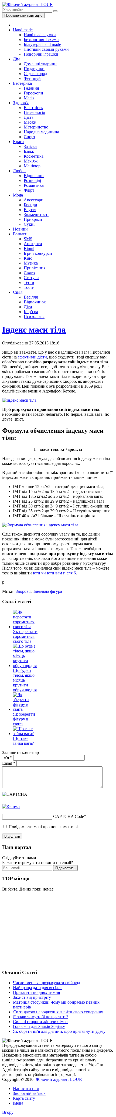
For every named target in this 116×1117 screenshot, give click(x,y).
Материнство (36, 127)
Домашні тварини (40, 64)
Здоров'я (21, 102)
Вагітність (33, 107)
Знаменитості (36, 214)
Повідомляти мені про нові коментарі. (44, 826)
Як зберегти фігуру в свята (24, 719)
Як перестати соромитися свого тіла (25, 636)
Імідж (29, 151)
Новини (20, 229)
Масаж (30, 122)
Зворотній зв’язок (29, 1093)
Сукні (29, 224)
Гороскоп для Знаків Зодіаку (39, 1026)
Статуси (31, 277)
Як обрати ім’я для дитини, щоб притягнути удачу (59, 1031)
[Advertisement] (42, 929)
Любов (19, 170)
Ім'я (7, 757)
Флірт (29, 190)
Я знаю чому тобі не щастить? (40, 1016)
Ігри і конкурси (38, 253)
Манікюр (32, 166)
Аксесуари (33, 200)
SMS (28, 238)
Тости (29, 287)
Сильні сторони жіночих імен (40, 1021)
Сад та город (35, 73)
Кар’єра (31, 311)
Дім (16, 59)
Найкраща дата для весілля (37, 987)
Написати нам (26, 1088)
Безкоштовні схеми (41, 39)
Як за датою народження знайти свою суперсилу (58, 1012)
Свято (29, 272)
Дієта (28, 117)
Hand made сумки (40, 34)
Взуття (30, 209)
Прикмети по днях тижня (36, 992)
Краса (18, 141)
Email (8, 763)
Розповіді (32, 180)
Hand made (23, 30)
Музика (31, 263)
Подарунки (34, 68)
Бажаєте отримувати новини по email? (37, 862)
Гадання (31, 88)
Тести (29, 282)
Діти (28, 306)
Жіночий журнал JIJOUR (59, 1079)
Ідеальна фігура (47, 591)
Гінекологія (34, 112)
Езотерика (22, 83)
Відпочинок (35, 302)
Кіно (28, 258)
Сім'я (17, 292)
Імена (18, 1103)
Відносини (34, 175)
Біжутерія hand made (42, 44)
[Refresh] (11, 806)
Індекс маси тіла (34, 329)
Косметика (33, 156)
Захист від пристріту (32, 997)
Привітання (34, 268)
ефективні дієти (32, 357)
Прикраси (33, 219)
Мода (18, 195)
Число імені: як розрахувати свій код (46, 982)
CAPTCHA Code (68, 816)
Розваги (20, 234)
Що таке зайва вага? (23, 741)
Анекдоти (33, 243)
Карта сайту (24, 1098)
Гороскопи (33, 93)
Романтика (34, 185)
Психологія (34, 316)
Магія (29, 98)
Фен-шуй (32, 78)
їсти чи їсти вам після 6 (54, 573)
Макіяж (30, 161)
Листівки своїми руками (46, 49)
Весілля (31, 297)
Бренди (30, 204)
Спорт (29, 136)
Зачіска (30, 146)
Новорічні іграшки (41, 54)
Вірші (29, 248)
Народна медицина (41, 132)
